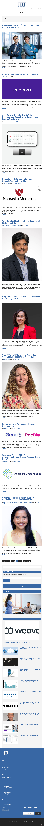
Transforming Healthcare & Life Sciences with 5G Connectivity (22, 222)
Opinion (3, 780)
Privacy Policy (32, 821)
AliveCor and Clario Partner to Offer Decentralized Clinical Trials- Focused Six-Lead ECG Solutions (20, 117)
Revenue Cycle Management (8, 788)
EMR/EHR (5, 784)
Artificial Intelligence (7, 792)
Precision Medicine (7, 794)
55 (21, 561)
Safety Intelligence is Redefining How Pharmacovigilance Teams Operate (18, 499)
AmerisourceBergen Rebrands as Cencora (20, 74)
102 (24, 561)
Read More (4, 67)
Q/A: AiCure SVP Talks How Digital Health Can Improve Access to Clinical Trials (20, 356)
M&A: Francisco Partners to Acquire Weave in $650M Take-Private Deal (16, 642)
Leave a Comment (16, 29)
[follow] (34, 9)
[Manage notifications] (41, 824)
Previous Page (5, 561)
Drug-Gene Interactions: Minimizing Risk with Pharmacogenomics (21, 297)
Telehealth (5, 795)
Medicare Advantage (7, 804)
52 (14, 561)
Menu (23, 12)
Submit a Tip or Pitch (22, 586)
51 (12, 561)
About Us (3, 760)
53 (17, 561)
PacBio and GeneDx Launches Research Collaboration (19, 425)
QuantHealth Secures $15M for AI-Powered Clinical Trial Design (20, 26)
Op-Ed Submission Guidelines (7, 769)
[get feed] (32, 9)
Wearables (5, 797)
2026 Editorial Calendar (6, 762)
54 (19, 561)
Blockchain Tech (6, 793)
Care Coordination (7, 783)
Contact (3, 772)
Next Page (28, 561)
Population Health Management (9, 787)
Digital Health (4, 791)
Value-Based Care (5, 801)
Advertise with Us (5, 765)
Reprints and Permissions (6, 767)
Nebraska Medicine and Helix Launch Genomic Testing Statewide (18, 180)
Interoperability (6, 786)
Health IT (3, 782)
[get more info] (41, 9)
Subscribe (3, 774)
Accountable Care (7, 803)
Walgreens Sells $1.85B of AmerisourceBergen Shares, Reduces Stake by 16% (21, 457)
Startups (3, 799)
